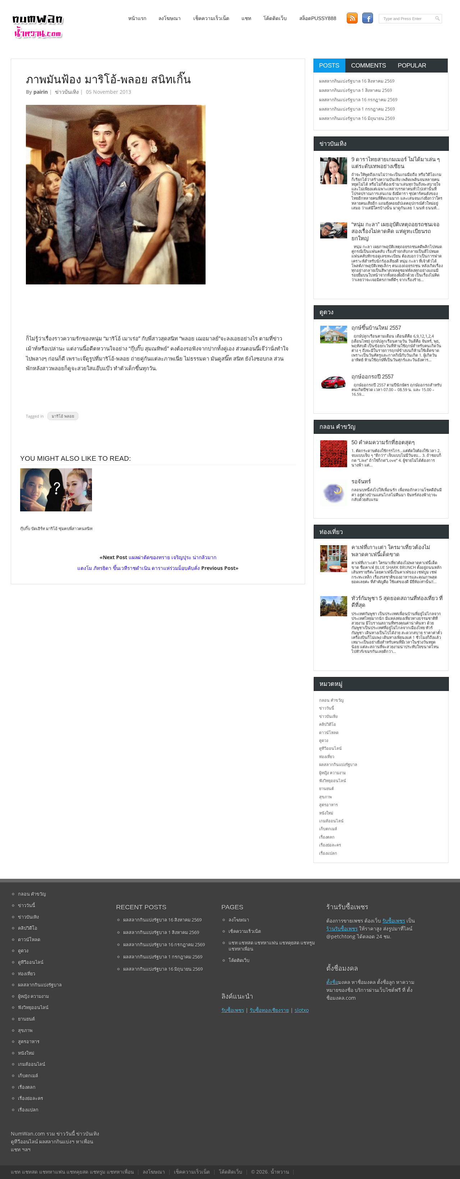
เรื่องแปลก (328, 853)
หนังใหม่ (326, 813)
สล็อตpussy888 (317, 18)
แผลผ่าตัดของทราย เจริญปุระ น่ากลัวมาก (172, 557)
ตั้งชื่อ (332, 982)
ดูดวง (323, 740)
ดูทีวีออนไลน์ (330, 748)
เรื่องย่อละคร (330, 845)
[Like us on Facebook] (367, 18)
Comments (368, 65)
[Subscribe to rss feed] (352, 18)
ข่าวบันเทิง (67, 91)
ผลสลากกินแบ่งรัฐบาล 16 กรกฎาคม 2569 (358, 100)
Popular (412, 65)
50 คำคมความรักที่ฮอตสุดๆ (383, 442)
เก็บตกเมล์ (328, 828)
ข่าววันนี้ (326, 708)
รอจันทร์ (361, 481)
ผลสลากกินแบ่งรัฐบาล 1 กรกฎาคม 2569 (357, 109)
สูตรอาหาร (328, 804)
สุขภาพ (325, 796)
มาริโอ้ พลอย (63, 416)
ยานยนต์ (326, 788)
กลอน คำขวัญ (331, 700)
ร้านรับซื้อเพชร (342, 928)
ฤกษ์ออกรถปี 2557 (372, 377)
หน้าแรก (137, 18)
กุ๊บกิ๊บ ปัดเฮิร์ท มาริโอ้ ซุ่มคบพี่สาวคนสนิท (56, 528)
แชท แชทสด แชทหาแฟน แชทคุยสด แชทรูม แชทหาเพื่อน (272, 945)
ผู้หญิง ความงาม (332, 772)
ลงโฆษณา (169, 18)
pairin (40, 91)
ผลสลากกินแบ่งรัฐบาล (338, 764)
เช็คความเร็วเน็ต (211, 18)
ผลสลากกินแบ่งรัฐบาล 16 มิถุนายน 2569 (357, 118)
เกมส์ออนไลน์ (331, 820)
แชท (246, 18)
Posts (329, 65)
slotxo (302, 1010)
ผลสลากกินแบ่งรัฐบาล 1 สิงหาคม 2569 (355, 90)
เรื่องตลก (327, 837)
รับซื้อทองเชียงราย (269, 1010)
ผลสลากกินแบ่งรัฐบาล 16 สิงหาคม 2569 (357, 81)
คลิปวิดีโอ (327, 724)
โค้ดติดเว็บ (275, 18)
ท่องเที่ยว (326, 756)
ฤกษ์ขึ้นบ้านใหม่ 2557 (376, 328)
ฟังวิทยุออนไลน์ (332, 780)
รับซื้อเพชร (232, 1010)
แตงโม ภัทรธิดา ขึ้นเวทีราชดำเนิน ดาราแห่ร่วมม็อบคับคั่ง (138, 568)
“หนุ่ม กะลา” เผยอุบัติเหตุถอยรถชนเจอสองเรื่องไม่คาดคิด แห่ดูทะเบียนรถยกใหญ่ (395, 231)
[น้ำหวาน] (38, 37)
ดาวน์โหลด (329, 732)
